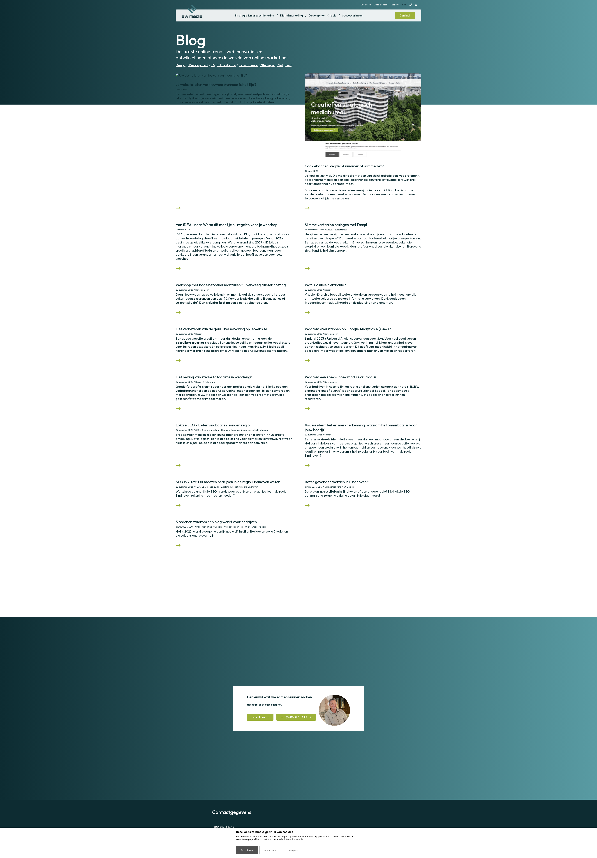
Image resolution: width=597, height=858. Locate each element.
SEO (197, 430)
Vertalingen (341, 229)
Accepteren (247, 850)
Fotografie (210, 382)
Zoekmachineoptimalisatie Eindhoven (249, 430)
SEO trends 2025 (210, 486)
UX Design (349, 486)
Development (198, 65)
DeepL (329, 229)
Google (225, 430)
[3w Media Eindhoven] (192, 11)
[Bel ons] (410, 4)
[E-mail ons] (416, 4)
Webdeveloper (231, 526)
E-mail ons (258, 717)
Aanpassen (270, 850)
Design (180, 65)
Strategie (267, 65)
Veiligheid (284, 65)
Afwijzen (293, 850)
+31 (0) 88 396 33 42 (294, 717)
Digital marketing (223, 65)
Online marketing (210, 430)
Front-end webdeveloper (253, 526)
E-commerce (248, 65)
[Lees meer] (234, 75)
